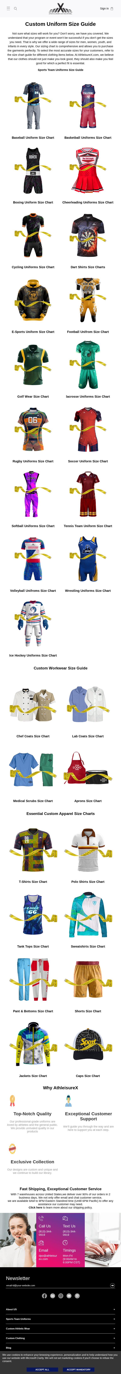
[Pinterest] (76, 1295)
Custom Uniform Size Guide (60, 24)
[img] (33, 111)
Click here (35, 1207)
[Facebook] (45, 1295)
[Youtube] (69, 1295)
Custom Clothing (15, 1338)
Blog (8, 1347)
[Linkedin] (53, 1295)
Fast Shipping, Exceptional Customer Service (60, 1189)
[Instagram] (61, 1295)
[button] (112, 1285)
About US (11, 1309)
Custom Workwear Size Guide (60, 668)
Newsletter (18, 1279)
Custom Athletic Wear (18, 1328)
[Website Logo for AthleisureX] (60, 9)
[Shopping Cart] (112, 9)
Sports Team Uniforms (18, 1319)
